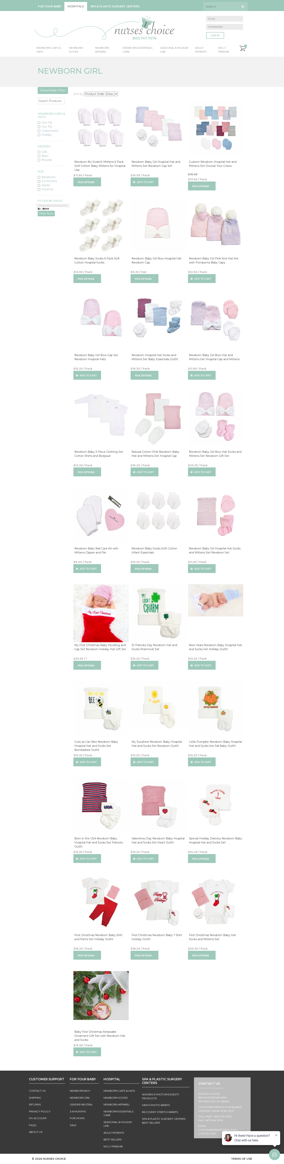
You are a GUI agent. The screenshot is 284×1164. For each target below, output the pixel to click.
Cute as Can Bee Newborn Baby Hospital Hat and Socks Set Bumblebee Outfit (96, 746)
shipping (35, 1097)
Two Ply (47, 126)
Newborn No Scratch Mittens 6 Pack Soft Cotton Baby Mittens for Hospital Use (99, 166)
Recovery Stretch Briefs (160, 1112)
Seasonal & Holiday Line (174, 49)
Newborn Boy (80, 1090)
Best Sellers (113, 1139)
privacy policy (39, 1111)
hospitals (76, 6)
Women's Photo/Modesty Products (160, 1096)
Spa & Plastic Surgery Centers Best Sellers (164, 1120)
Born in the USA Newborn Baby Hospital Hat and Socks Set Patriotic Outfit (98, 842)
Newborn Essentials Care (138, 49)
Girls (44, 151)
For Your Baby (49, 6)
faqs (32, 1125)
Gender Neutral (81, 1104)
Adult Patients (201, 49)
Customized (50, 130)
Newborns (48, 177)
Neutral (46, 160)
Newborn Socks (76, 49)
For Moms (77, 1118)
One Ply (47, 122)
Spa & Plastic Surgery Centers (114, 6)
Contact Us (37, 1090)
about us (36, 1131)
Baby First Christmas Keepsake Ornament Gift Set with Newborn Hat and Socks (99, 1036)
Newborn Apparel (102, 49)
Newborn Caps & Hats (49, 49)
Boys (45, 156)
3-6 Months (49, 181)
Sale (73, 1125)
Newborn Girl (80, 1097)
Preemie (47, 189)
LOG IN (215, 35)
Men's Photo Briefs (156, 1105)
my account (38, 1118)
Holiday (47, 134)
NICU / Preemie (223, 49)
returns (35, 1104)
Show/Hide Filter (53, 90)
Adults (46, 185)
